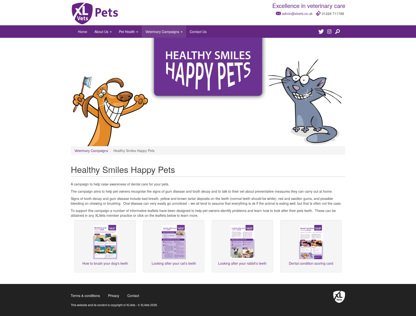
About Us (101, 31)
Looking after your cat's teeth (174, 263)
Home (82, 31)
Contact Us (198, 31)
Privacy (113, 295)
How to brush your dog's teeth (105, 263)
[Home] (95, 13)
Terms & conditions (85, 295)
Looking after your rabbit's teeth (242, 263)
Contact (133, 295)
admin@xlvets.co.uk (297, 13)
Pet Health (127, 31)
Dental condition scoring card (311, 263)
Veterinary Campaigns (162, 31)
